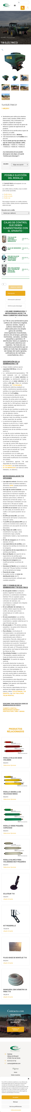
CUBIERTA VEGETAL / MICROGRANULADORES (11, 709)
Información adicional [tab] (14, 300)
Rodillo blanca (8, 194)
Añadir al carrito (16, 287)
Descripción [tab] (11, 293)
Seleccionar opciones (9, 765)
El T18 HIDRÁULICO (9, 467)
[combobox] (23, 2)
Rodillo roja (7, 198)
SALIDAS (5, 164)
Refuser (15, 1102)
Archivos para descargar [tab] (15, 306)
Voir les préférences (15, 1106)
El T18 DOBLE (7, 465)
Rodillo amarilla (8, 196)
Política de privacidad (16, 1110)
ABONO (21, 711)
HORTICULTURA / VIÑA (10, 711)
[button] (28, 1079)
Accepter (15, 1097)
